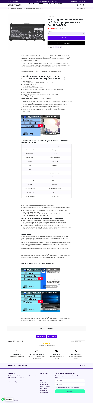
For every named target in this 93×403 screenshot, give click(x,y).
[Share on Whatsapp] (82, 8)
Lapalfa (17, 400)
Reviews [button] (10, 341)
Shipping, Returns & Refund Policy (45, 387)
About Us (42, 378)
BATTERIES (41, 4)
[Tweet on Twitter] (81, 8)
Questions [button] (18, 341)
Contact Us (43, 382)
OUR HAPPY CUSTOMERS (46, 6)
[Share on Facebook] (80, 8)
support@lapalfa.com (15, 382)
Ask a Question (52, 336)
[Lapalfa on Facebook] (10, 1)
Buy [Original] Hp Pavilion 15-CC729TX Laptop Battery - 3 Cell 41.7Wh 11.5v (27, 8)
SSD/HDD (61, 4)
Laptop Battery (51, 16)
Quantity (50, 31)
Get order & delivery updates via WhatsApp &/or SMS (68, 387)
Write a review (41, 336)
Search (42, 376)
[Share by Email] (84, 8)
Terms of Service (44, 384)
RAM (55, 4)
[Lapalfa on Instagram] (12, 1)
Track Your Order (44, 390)
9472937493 (13, 384)
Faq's (41, 380)
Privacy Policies (44, 392)
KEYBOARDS (33, 4)
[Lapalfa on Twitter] (8, 1)
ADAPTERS (49, 4)
